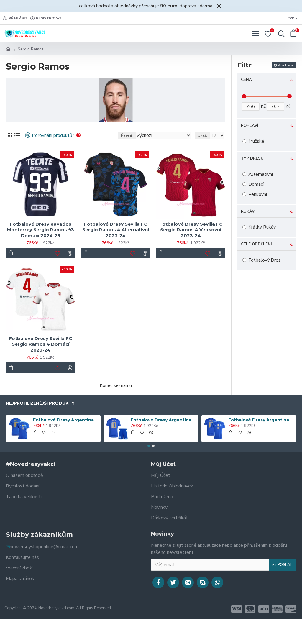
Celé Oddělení (256, 244)
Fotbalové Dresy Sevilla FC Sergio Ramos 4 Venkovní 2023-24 (190, 229)
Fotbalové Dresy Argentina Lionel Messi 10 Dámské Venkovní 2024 (66, 420)
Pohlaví (249, 125)
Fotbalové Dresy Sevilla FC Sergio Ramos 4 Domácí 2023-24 (40, 344)
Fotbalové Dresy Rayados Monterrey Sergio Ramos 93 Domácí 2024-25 (40, 229)
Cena (246, 79)
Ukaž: (202, 135)
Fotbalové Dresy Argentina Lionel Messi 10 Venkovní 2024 (261, 420)
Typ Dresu (252, 158)
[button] (148, 446)
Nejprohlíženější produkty (40, 403)
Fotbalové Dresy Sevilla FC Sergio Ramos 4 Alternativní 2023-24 (115, 229)
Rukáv (248, 211)
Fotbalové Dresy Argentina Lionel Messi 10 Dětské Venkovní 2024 (163, 420)
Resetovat (286, 65)
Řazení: (127, 135)
